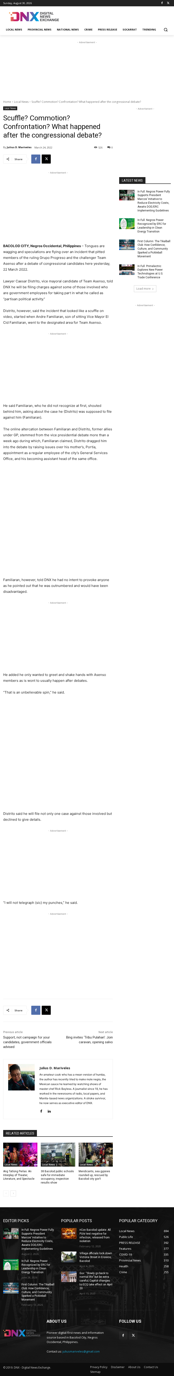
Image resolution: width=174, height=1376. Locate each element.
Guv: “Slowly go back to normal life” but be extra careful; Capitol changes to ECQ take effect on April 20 (96, 1281)
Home (7, 102)
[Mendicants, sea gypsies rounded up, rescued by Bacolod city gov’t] (96, 1155)
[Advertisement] (118, 16)
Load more (143, 289)
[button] (165, 29)
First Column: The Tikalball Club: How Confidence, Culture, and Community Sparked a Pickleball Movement (154, 249)
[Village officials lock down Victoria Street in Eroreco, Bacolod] (69, 1257)
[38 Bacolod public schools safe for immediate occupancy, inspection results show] (58, 1155)
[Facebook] (161, 3)
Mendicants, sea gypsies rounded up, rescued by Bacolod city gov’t (94, 1175)
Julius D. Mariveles (19, 147)
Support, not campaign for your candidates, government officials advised (27, 1042)
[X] (168, 3)
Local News (21, 102)
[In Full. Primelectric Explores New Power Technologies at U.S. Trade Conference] (127, 269)
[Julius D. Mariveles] (21, 1089)
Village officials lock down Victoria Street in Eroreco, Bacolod (96, 1257)
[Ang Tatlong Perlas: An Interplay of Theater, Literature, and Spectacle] (20, 1155)
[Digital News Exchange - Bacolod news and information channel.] (34, 16)
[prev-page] (6, 1193)
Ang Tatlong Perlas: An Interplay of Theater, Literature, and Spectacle (18, 1175)
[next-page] (13, 1193)
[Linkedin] (49, 1110)
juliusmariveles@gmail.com (81, 1351)
